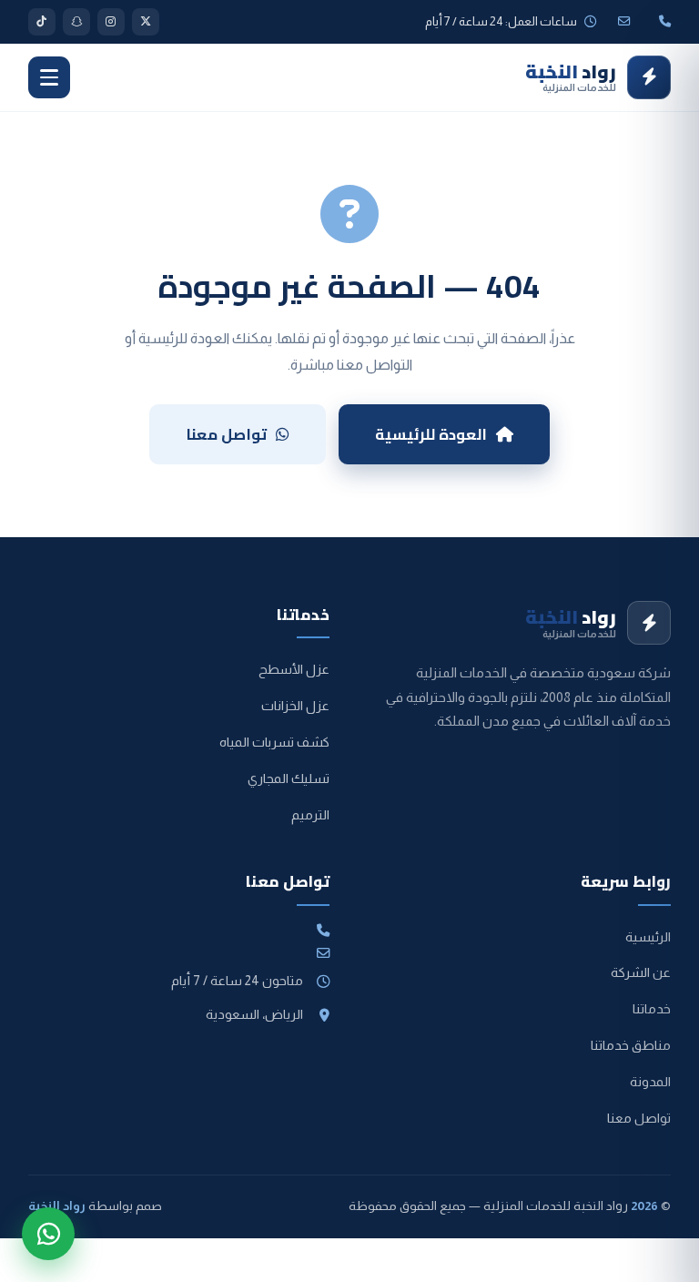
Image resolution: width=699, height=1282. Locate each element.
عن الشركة (641, 972)
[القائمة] (49, 77)
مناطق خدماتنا (631, 1045)
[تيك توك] (42, 22)
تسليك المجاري (288, 778)
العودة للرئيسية (431, 434)
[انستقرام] (111, 22)
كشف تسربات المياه (274, 742)
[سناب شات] (76, 22)
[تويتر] (145, 22)
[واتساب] (48, 1233)
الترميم (310, 815)
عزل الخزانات (295, 705)
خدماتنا (652, 1009)
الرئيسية (648, 937)
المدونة (650, 1081)
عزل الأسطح (293, 669)
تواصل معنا (226, 434)
